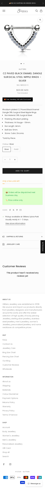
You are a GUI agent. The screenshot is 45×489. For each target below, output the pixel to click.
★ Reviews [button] (43, 246)
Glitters (22, 69)
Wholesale (7, 369)
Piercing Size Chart (10, 356)
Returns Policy (8, 402)
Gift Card (6, 448)
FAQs (4, 340)
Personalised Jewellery (12, 444)
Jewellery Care (8, 348)
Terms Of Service (9, 415)
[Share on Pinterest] (17, 210)
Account (6, 427)
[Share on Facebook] (10, 210)
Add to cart (23, 171)
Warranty (6, 406)
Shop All (6, 452)
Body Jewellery (9, 431)
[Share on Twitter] (13, 210)
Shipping (6, 385)
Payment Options (10, 398)
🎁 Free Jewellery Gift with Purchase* (17, 99)
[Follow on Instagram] (10, 464)
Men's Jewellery (9, 440)
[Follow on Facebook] (3, 464)
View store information (15, 223)
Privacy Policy (8, 410)
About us (6, 381)
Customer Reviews (10, 365)
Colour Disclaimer (10, 394)
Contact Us (7, 344)
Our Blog (6, 360)
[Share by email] (21, 210)
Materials (6, 390)
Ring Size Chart (9, 352)
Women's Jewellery (10, 435)
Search (5, 456)
